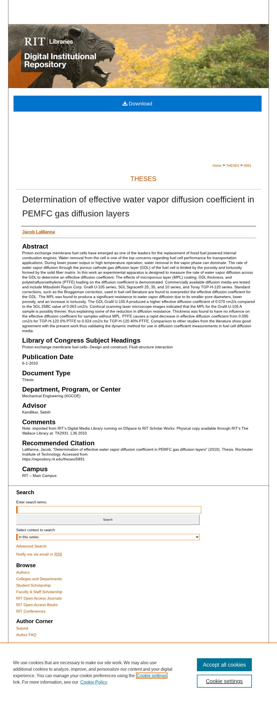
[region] (138, 672)
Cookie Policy (93, 682)
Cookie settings (152, 675)
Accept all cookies (224, 665)
